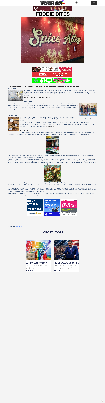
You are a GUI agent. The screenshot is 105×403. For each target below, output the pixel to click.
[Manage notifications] (102, 400)
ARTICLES (10, 3)
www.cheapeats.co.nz (39, 86)
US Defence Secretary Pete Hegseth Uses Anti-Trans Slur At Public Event (66, 263)
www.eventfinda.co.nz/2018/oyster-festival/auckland (37, 97)
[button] (17, 226)
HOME (4, 3)
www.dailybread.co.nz (50, 126)
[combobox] (85, 3)
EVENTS (16, 3)
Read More (29, 271)
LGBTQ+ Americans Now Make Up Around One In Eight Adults (36, 263)
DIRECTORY (22, 3)
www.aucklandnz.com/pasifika (16, 111)
